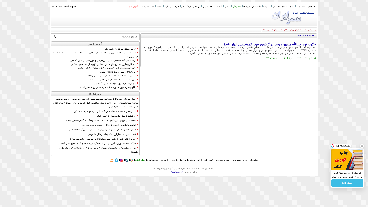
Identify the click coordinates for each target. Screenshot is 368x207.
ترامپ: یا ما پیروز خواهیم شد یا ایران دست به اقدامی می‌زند (109, 125)
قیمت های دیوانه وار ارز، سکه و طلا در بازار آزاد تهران (112, 134)
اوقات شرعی (256, 6)
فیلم (152, 6)
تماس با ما (301, 6)
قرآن (166, 6)
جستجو (285, 6)
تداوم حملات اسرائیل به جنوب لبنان (120, 49)
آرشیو (292, 6)
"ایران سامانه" (177, 172)
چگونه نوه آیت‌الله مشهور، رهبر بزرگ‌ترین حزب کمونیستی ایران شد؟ (270, 44)
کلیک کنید (347, 183)
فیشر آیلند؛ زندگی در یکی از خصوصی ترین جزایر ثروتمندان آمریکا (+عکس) (102, 129)
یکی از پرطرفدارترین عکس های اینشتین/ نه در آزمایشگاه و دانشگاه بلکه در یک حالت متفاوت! (98, 150)
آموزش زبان (133, 6)
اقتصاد (219, 6)
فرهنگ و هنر (186, 6)
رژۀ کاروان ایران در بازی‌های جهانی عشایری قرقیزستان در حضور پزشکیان (103, 64)
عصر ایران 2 (144, 6)
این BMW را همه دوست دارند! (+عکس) (117, 72)
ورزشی (205, 6)
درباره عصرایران (222, 160)
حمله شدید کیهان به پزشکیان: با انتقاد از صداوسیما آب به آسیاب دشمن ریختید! (100, 120)
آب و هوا (266, 6)
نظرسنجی (276, 6)
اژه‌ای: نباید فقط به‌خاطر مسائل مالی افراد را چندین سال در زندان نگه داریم (102, 60)
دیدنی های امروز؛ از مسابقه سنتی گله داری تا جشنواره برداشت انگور (105, 111)
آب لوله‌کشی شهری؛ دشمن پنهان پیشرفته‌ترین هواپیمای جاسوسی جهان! (103, 139)
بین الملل (196, 6)
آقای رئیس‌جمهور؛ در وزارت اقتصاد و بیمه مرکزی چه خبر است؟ (108, 87)
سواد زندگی (236, 6)
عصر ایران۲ (236, 160)
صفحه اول (311, 6)
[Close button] (362, 146)
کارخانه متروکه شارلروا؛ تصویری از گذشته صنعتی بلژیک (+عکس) (106, 68)
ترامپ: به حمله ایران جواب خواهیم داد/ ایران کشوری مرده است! (285, 29)
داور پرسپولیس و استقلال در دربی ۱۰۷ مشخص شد (113, 79)
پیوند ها (246, 6)
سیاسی (227, 6)
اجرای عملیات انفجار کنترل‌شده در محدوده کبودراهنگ (111, 76)
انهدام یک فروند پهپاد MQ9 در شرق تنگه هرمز (115, 83)
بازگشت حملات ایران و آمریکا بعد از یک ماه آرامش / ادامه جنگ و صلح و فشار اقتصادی (97, 143)
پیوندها (183, 160)
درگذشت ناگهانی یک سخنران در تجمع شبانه (116, 116)
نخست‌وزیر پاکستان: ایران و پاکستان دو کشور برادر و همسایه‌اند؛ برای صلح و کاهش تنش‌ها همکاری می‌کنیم (95, 54)
